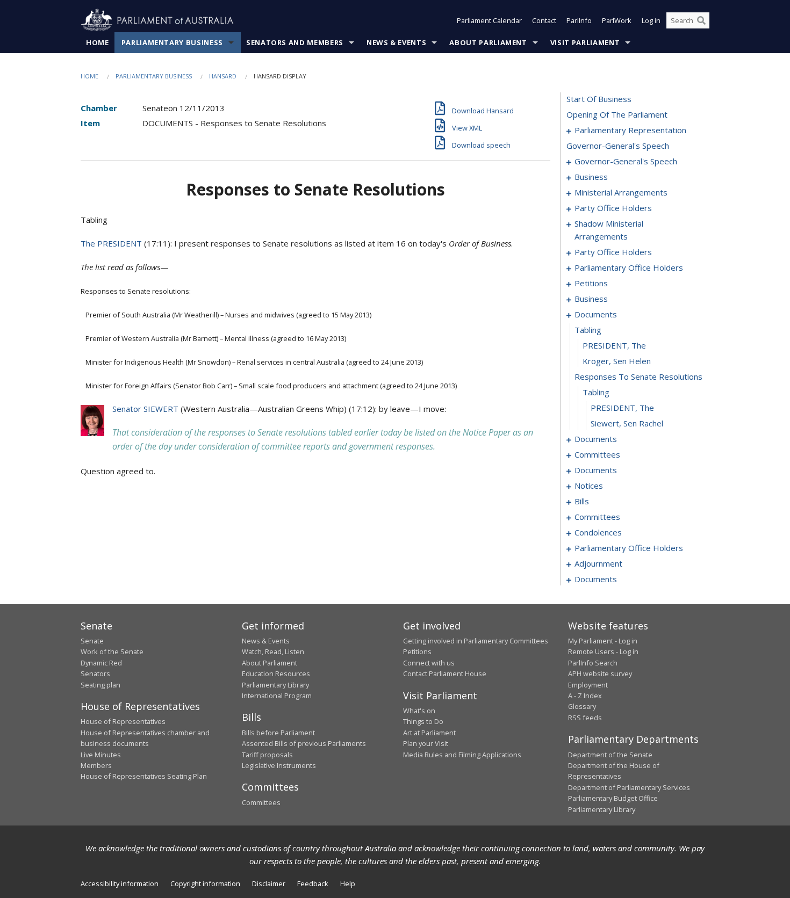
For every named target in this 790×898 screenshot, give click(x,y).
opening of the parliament (616, 114)
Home (97, 42)
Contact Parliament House (444, 673)
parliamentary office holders (628, 267)
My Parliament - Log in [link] (602, 641)
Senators (95, 673)
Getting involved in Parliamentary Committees (475, 641)
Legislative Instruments (279, 765)
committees (597, 454)
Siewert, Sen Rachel (627, 423)
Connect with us (429, 663)
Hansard (222, 76)
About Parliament (488, 42)
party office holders (613, 207)
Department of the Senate (610, 754)
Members (96, 765)
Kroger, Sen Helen (617, 361)
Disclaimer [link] (268, 883)
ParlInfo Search (592, 663)
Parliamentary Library (275, 685)
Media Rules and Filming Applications (462, 754)
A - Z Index (585, 695)
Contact (544, 20)
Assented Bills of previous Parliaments (304, 743)
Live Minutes (101, 754)
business (591, 176)
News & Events (396, 42)
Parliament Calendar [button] (489, 20)
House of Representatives (123, 721)
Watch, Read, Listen (273, 651)
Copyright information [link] (205, 883)
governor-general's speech (617, 145)
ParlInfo (579, 20)
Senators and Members (294, 42)
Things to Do (423, 721)
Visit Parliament (585, 42)
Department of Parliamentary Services (629, 787)
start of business (598, 98)
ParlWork (616, 20)
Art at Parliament (429, 732)
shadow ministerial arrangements (608, 230)
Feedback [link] (312, 883)
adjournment (598, 563)
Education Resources (276, 673)
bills (581, 501)
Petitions (417, 651)
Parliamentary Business (172, 42)
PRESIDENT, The (614, 345)
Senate (92, 641)
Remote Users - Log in (603, 651)
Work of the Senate (112, 651)
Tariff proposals (267, 754)
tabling (587, 329)
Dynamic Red (101, 663)
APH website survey (600, 673)
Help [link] (347, 883)
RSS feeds (585, 717)
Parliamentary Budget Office (613, 798)
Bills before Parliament (278, 732)
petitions (591, 283)
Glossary (582, 706)
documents (595, 314)
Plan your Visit (425, 743)
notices (588, 485)
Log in (651, 20)
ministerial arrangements (620, 192)
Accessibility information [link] (120, 883)
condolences (598, 532)
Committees (261, 802)
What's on (419, 710)
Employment (588, 685)
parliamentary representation (630, 130)
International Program (277, 695)
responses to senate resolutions (638, 376)
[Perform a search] (701, 20)
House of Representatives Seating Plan (144, 776)
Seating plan (100, 685)
